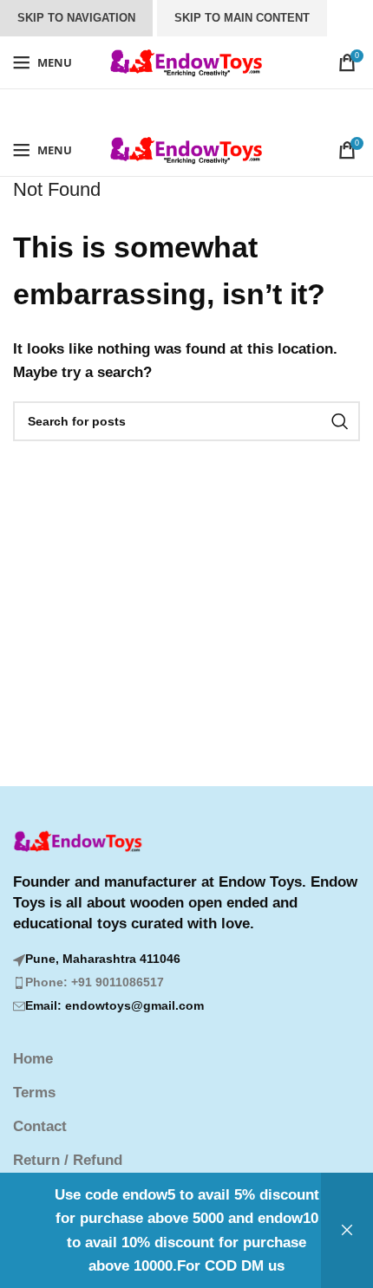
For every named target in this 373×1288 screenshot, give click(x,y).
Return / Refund (67, 1160)
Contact (40, 1126)
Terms (34, 1092)
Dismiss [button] (347, 1230)
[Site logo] (187, 61)
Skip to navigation (76, 17)
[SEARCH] (340, 421)
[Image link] (78, 841)
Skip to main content (242, 17)
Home (33, 1059)
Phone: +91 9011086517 (94, 982)
